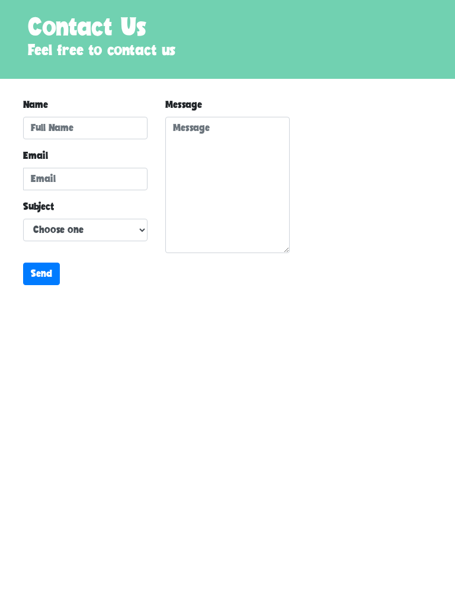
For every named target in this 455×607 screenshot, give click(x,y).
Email (35, 156)
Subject (38, 207)
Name (35, 105)
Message (183, 105)
